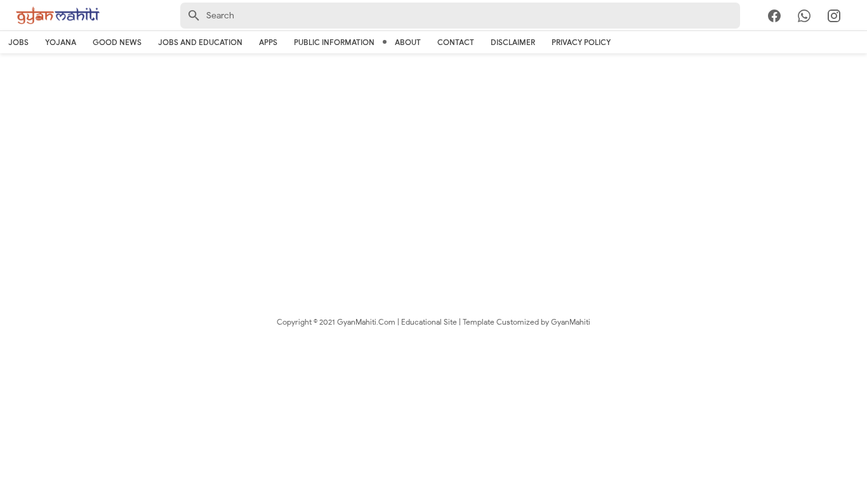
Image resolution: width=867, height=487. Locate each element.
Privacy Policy (581, 42)
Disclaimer (513, 42)
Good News (117, 42)
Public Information (334, 42)
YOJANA (60, 42)
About (408, 42)
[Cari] (859, 18)
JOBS (18, 42)
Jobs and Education (200, 42)
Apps (268, 42)
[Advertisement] (433, 158)
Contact (455, 42)
